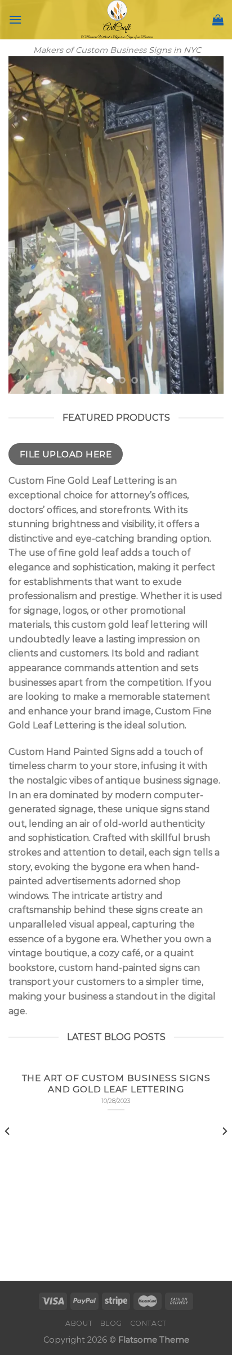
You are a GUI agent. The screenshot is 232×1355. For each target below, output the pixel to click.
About (78, 1323)
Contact (148, 1323)
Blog (111, 1323)
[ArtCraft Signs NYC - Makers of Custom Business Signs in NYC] (117, 19)
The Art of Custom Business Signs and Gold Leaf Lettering (116, 1084)
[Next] (224, 1153)
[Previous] (8, 1153)
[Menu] (15, 19)
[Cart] (218, 19)
